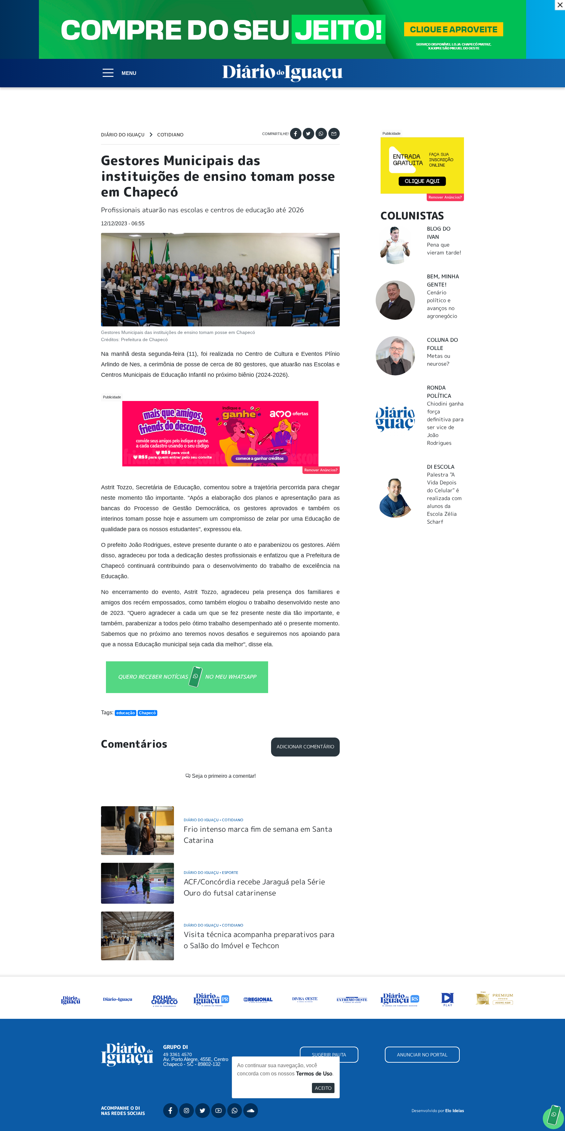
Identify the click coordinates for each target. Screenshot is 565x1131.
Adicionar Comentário (305, 746)
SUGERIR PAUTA (329, 1055)
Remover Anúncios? (321, 470)
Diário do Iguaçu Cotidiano (213, 819)
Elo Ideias (454, 1110)
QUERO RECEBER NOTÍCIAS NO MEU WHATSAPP (187, 676)
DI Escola (440, 466)
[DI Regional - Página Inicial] (70, 999)
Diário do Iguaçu (123, 134)
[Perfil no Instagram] (186, 1110)
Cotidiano (170, 134)
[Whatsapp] (321, 133)
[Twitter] (308, 133)
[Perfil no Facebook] (170, 1110)
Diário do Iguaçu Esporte (211, 872)
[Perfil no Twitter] (202, 1110)
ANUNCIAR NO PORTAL (422, 1055)
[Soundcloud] (250, 1110)
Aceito (323, 1088)
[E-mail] (334, 133)
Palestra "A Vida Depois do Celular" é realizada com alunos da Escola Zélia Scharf (444, 498)
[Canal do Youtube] (218, 1110)
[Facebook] (295, 133)
